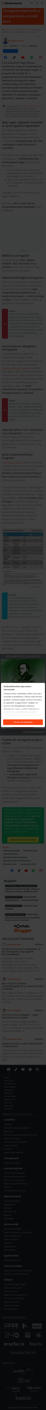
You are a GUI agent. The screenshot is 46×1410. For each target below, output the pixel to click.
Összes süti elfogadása (23, 722)
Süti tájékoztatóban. (31, 715)
